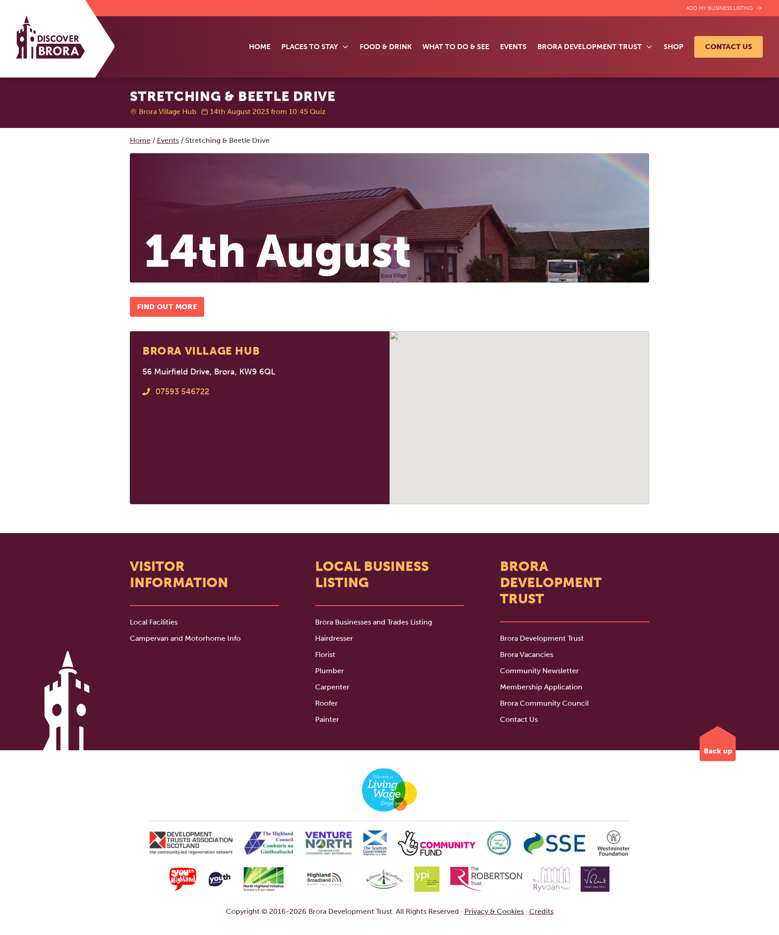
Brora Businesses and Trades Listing (373, 622)
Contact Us (728, 46)
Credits (541, 911)
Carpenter (332, 687)
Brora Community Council (544, 703)
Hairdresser (334, 638)
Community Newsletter (539, 670)
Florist (325, 654)
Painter (327, 719)
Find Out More (167, 306)
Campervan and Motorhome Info (185, 638)
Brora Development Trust (542, 638)
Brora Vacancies (526, 654)
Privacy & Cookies (494, 911)
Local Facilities (154, 622)
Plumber (329, 670)
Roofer (326, 703)
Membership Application (541, 687)
